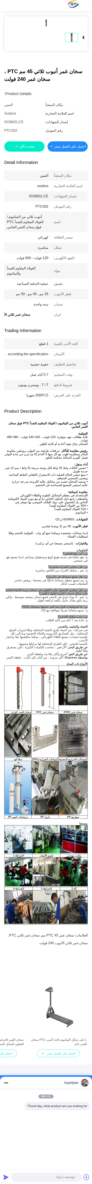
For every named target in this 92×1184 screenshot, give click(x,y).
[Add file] (86, 1177)
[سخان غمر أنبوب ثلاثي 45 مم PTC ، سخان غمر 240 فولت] (46, 23)
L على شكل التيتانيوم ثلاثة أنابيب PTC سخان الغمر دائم (59, 1042)
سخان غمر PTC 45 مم (57, 935)
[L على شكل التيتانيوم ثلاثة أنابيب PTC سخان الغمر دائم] (58, 1007)
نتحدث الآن (26, 146)
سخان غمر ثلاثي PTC (24, 935)
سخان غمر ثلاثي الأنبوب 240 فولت (63, 943)
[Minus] (6, 1082)
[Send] (6, 1177)
